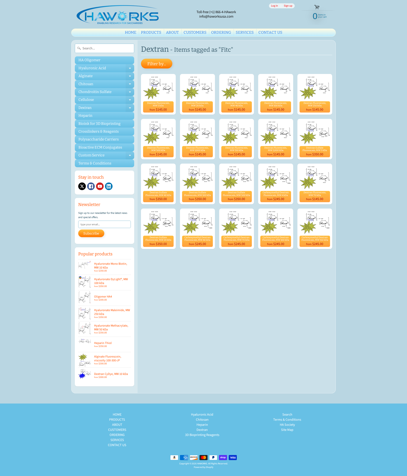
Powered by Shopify (203, 467)
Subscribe (91, 233)
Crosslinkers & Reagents (98, 131)
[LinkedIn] (109, 186)
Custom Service (106, 156)
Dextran (106, 109)
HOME (130, 32)
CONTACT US (270, 32)
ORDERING (221, 32)
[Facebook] (91, 186)
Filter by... (156, 63)
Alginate (106, 77)
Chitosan (106, 85)
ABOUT (172, 32)
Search (287, 414)
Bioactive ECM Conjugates (100, 147)
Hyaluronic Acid (106, 69)
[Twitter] (82, 186)
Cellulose (106, 100)
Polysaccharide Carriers (98, 139)
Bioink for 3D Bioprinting (99, 123)
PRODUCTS (151, 32)
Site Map (287, 429)
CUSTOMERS (195, 32)
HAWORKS (202, 463)
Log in (274, 5)
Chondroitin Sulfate (106, 93)
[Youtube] (100, 186)
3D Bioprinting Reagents (202, 435)
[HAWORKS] (119, 14)
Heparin (85, 115)
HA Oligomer (89, 60)
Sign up (288, 5)
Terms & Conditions (94, 163)
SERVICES (245, 32)
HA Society (287, 424)
